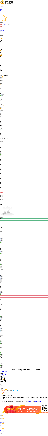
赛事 (5, 374)
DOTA (2, 24)
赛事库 (1, 9)
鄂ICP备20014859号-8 (30, 401)
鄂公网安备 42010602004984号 (38, 401)
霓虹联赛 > (5, 24)
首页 (1, 374)
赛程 (2, 374)
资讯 (0, 10)
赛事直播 (1, 6)
